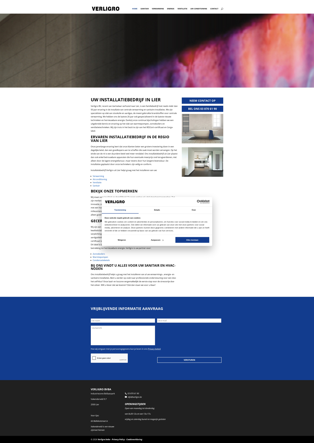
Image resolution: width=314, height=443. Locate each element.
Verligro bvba (104, 439)
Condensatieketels (101, 260)
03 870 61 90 (96, 2)
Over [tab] (194, 210)
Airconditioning (100, 179)
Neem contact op (203, 100)
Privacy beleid (154, 349)
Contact (214, 9)
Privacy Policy (118, 439)
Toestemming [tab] (120, 210)
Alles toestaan (192, 240)
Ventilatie (182, 9)
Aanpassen (155, 240)
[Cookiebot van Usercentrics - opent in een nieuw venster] (198, 202)
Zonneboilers (99, 254)
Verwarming (158, 9)
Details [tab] (157, 210)
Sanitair (145, 9)
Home (134, 9)
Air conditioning (198, 9)
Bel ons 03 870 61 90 (202, 109)
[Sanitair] (202, 142)
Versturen (189, 360)
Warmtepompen (100, 257)
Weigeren (122, 240)
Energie (170, 9)
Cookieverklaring (134, 439)
